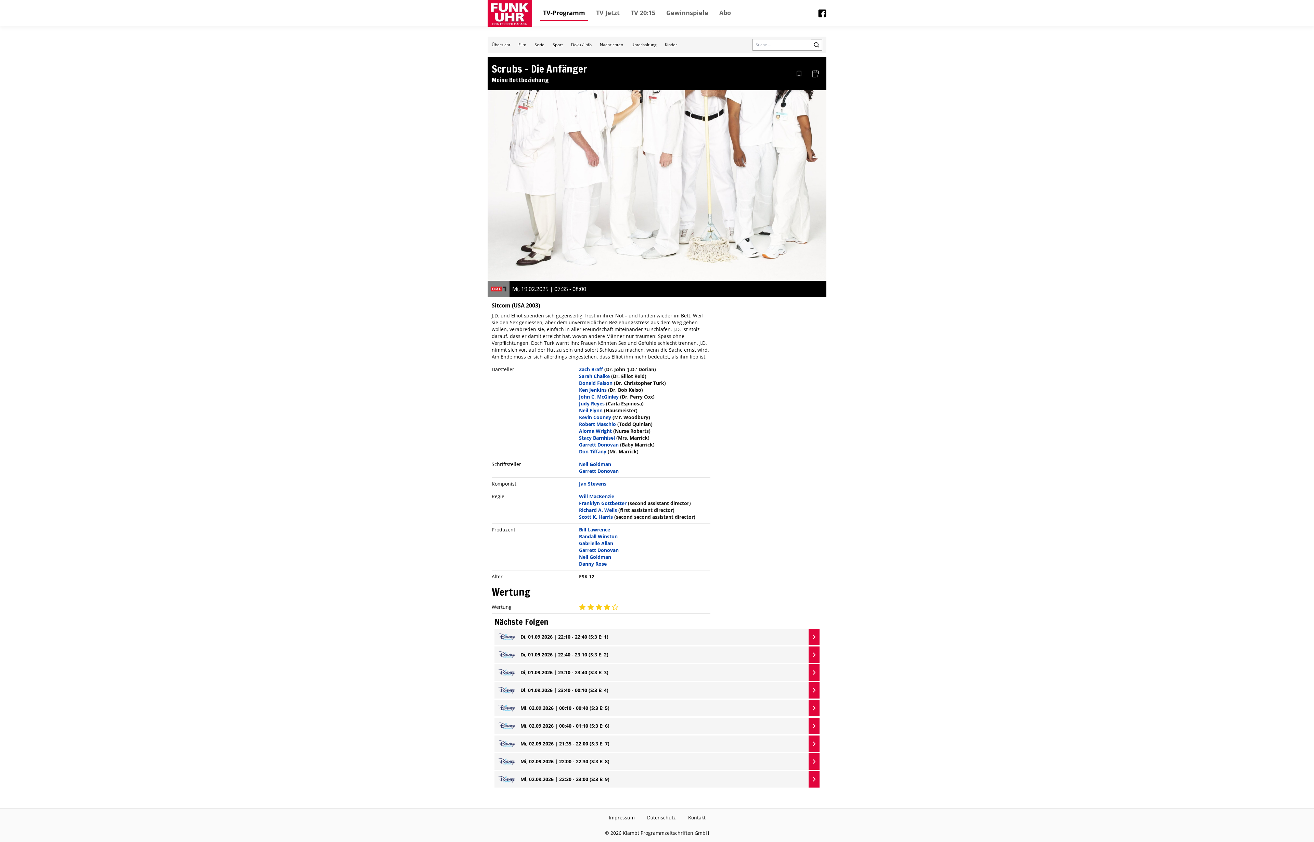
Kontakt (697, 817)
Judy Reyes (592, 403)
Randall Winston (598, 536)
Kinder (671, 45)
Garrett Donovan (599, 444)
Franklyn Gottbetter (603, 503)
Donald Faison (596, 383)
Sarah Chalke (594, 376)
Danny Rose (593, 564)
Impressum (622, 817)
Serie (539, 45)
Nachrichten (611, 45)
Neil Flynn (591, 410)
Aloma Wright (595, 431)
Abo (725, 13)
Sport (558, 45)
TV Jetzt (608, 13)
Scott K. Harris (596, 517)
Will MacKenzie (596, 496)
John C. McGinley (599, 396)
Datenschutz (661, 817)
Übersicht (501, 45)
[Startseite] (510, 13)
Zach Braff (591, 369)
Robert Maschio (597, 424)
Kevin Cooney (595, 417)
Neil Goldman (595, 464)
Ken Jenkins (593, 390)
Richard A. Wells (598, 510)
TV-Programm (564, 13)
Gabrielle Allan (596, 543)
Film (522, 45)
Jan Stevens (592, 483)
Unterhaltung (644, 45)
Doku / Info (581, 45)
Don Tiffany (592, 451)
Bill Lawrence (594, 529)
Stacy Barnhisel (597, 438)
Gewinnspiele (687, 13)
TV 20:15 (643, 13)
